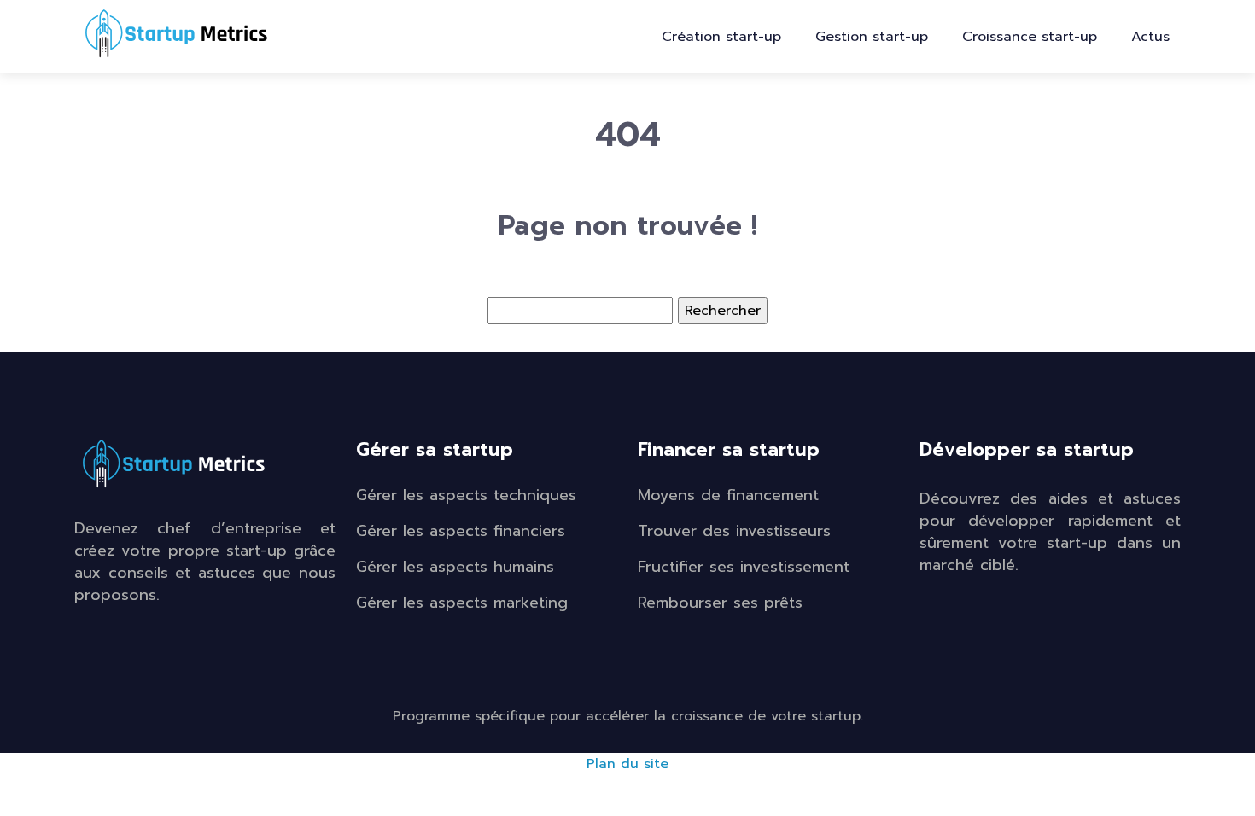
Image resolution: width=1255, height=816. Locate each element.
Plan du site (627, 764)
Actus (1150, 36)
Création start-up (721, 36)
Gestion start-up (871, 36)
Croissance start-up (1029, 36)
